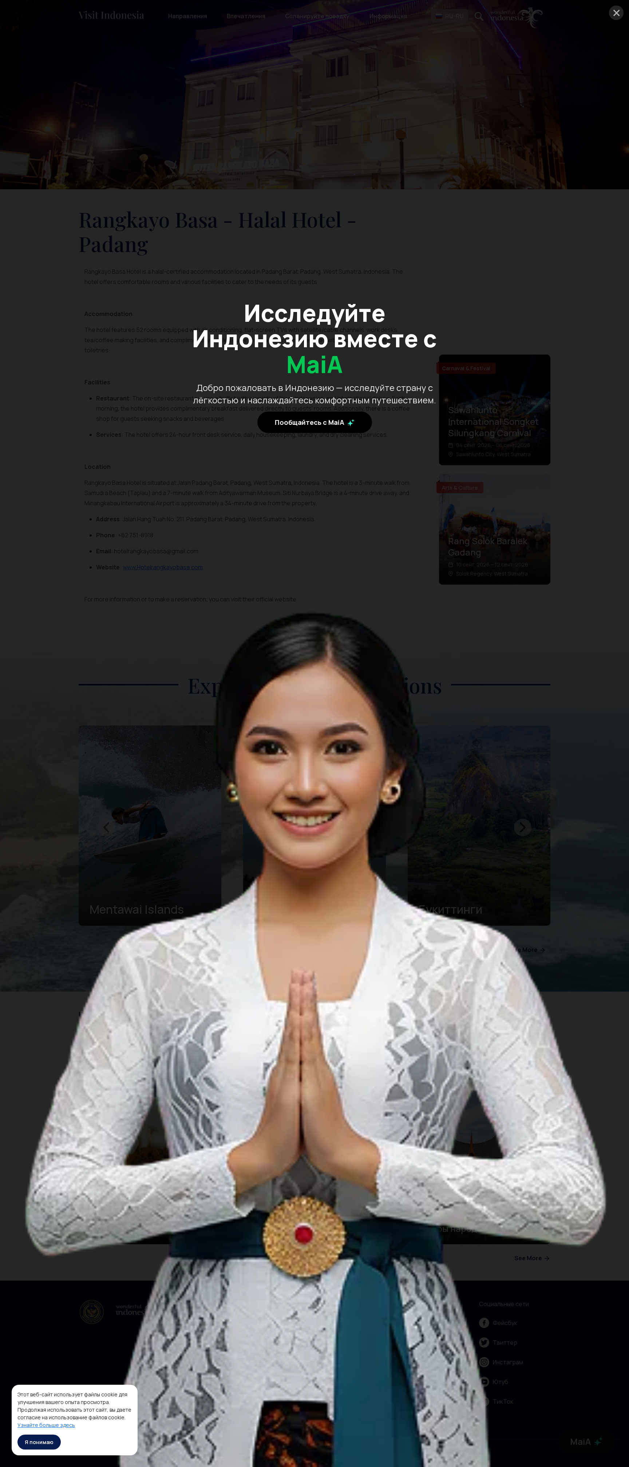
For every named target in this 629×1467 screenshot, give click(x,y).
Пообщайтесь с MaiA (310, 422)
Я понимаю (39, 1442)
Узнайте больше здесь (46, 1424)
